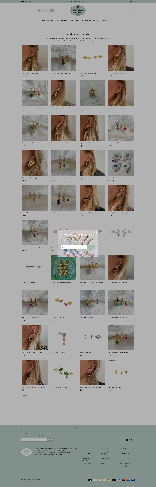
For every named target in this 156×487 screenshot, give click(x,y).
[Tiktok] (81, 252)
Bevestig (91, 247)
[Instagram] (77, 252)
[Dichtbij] (96, 232)
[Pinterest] (79, 252)
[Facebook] (74, 252)
